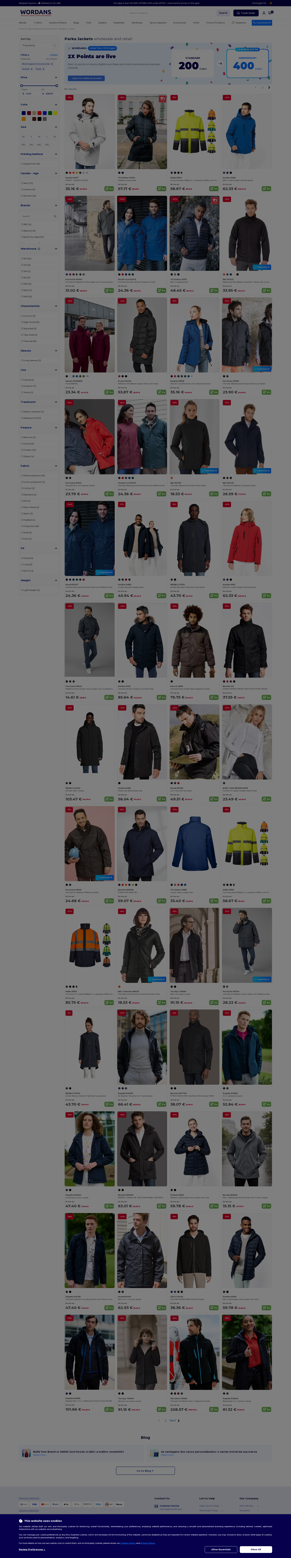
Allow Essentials (221, 1549)
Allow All (256, 1549)
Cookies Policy (128, 1543)
